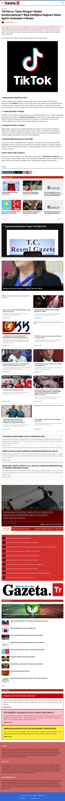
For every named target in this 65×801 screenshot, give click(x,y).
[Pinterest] (27, 172)
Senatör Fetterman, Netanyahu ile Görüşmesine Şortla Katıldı (32, 212)
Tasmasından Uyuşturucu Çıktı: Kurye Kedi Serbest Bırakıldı (52, 212)
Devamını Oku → (7, 317)
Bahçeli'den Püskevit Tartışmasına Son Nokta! (22, 656)
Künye (29, 795)
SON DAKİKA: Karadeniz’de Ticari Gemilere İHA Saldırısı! (47, 420)
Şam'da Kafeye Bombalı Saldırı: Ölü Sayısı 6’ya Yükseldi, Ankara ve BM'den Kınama (28, 573)
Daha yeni (5, 219)
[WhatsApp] (24, 172)
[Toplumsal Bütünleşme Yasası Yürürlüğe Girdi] (11, 185)
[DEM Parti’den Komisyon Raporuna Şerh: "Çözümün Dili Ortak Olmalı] (5, 680)
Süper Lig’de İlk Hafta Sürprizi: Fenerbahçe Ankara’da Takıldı (31, 193)
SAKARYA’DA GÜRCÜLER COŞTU (13, 390)
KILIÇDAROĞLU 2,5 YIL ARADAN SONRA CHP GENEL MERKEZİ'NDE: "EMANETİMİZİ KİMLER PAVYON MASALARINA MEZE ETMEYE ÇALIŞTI (47, 392)
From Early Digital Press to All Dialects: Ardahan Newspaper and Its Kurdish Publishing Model (53, 194)
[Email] (30, 172)
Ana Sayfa (4, 8)
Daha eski (60, 219)
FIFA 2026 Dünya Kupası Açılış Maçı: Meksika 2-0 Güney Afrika (48, 336)
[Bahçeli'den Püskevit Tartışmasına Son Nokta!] (5, 658)
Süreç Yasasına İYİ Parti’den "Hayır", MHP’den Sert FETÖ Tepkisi (11, 212)
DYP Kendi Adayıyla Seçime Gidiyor (19, 671)
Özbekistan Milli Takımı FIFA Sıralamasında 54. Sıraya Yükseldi (27, 642)
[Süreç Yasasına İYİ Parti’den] (11, 205)
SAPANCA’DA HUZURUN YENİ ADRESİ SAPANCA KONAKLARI (21, 569)
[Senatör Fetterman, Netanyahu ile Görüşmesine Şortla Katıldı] (32, 205)
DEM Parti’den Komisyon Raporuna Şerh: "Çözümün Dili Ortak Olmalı (28, 678)
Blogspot (28, 798)
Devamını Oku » (6, 445)
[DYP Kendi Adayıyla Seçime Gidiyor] (5, 673)
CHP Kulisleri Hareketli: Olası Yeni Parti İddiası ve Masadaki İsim (48, 364)
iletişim (35, 795)
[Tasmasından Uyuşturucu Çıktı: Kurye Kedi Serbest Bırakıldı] (53, 205)
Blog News (41, 795)
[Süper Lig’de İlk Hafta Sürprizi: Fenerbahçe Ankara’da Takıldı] (32, 185)
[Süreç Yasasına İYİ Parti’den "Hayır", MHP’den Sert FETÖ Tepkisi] (5, 651)
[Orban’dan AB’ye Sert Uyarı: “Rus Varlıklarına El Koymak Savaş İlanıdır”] (5, 622)
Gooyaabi (42, 798)
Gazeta (3, 686)
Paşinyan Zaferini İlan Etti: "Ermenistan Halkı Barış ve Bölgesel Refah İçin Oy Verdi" (16, 364)
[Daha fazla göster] (33, 172)
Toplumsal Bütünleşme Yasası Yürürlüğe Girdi (10, 193)
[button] (2, 3)
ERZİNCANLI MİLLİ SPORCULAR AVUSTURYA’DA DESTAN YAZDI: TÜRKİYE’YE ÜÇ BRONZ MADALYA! (14, 421)
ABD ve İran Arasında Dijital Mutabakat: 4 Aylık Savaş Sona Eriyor (17, 310)
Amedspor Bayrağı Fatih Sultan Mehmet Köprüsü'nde (20, 577)
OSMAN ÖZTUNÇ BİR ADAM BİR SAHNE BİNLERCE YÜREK (46, 310)
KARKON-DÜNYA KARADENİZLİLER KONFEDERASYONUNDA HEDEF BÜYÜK (15, 336)
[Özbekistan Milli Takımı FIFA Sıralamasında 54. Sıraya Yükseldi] (5, 644)
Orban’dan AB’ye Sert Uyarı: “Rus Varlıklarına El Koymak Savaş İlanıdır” (29, 621)
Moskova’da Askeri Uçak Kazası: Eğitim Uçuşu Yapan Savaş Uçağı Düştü (25, 564)
